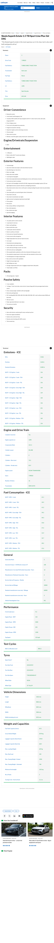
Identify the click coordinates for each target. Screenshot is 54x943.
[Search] (52, 2)
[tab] (27, 50)
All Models (8, 47)
